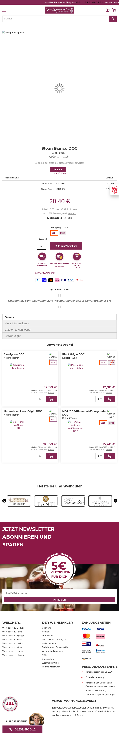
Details (9, 317)
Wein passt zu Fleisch (13, 655)
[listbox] (59, 233)
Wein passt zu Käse (12, 647)
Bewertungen (13, 335)
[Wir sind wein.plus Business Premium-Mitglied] (10, 711)
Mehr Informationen (17, 323)
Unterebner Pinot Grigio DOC (23, 411)
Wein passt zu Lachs (12, 643)
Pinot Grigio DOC (73, 354)
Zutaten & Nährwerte (18, 329)
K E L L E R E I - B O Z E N (83, 2)
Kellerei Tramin (59, 156)
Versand (72, 213)
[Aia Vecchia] (19, 506)
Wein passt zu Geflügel (13, 628)
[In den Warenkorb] (51, 399)
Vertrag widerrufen (51, 666)
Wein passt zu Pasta (12, 631)
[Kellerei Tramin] (100, 506)
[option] (19, 501)
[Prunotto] (73, 506)
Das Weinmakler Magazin (54, 639)
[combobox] (59, 19)
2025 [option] (53, 362)
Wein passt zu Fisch (12, 639)
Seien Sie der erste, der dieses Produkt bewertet (59, 162)
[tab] (59, 317)
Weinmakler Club (50, 663)
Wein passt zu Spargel (13, 635)
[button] (107, 10)
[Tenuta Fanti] (46, 506)
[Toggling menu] (4, 10)
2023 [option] (62, 233)
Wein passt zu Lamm (12, 651)
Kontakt (45, 631)
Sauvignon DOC (14, 354)
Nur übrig (59, 173)
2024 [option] (54, 233)
